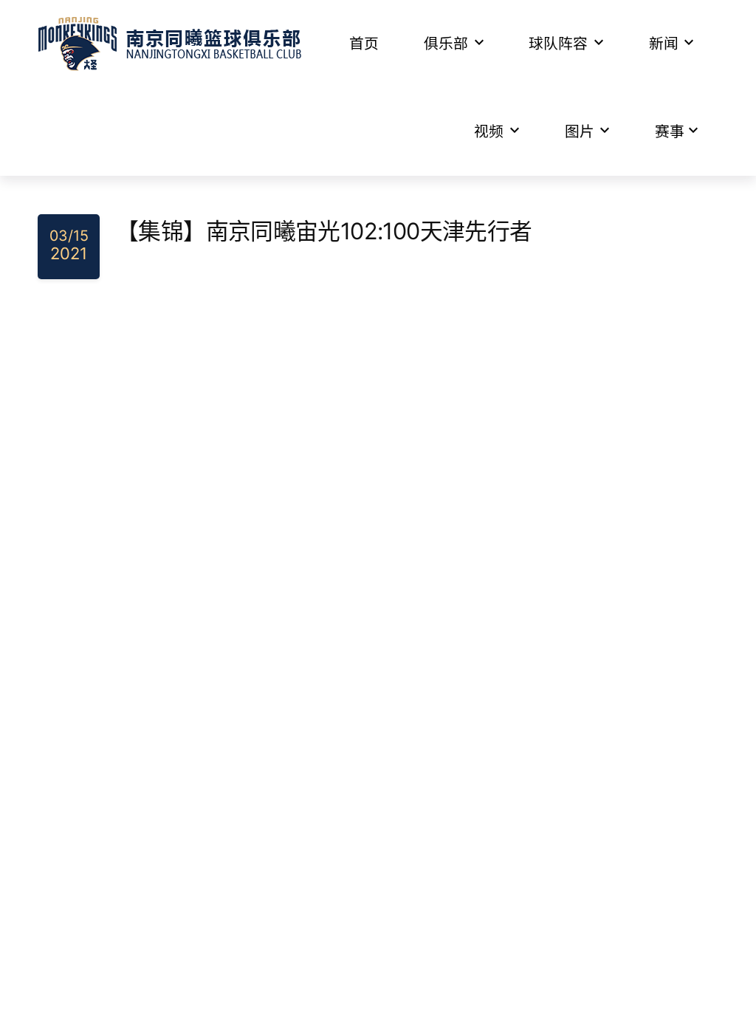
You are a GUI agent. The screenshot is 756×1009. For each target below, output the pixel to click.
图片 (579, 131)
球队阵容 (558, 43)
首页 (364, 43)
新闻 (663, 43)
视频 (489, 131)
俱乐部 (446, 43)
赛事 (669, 131)
